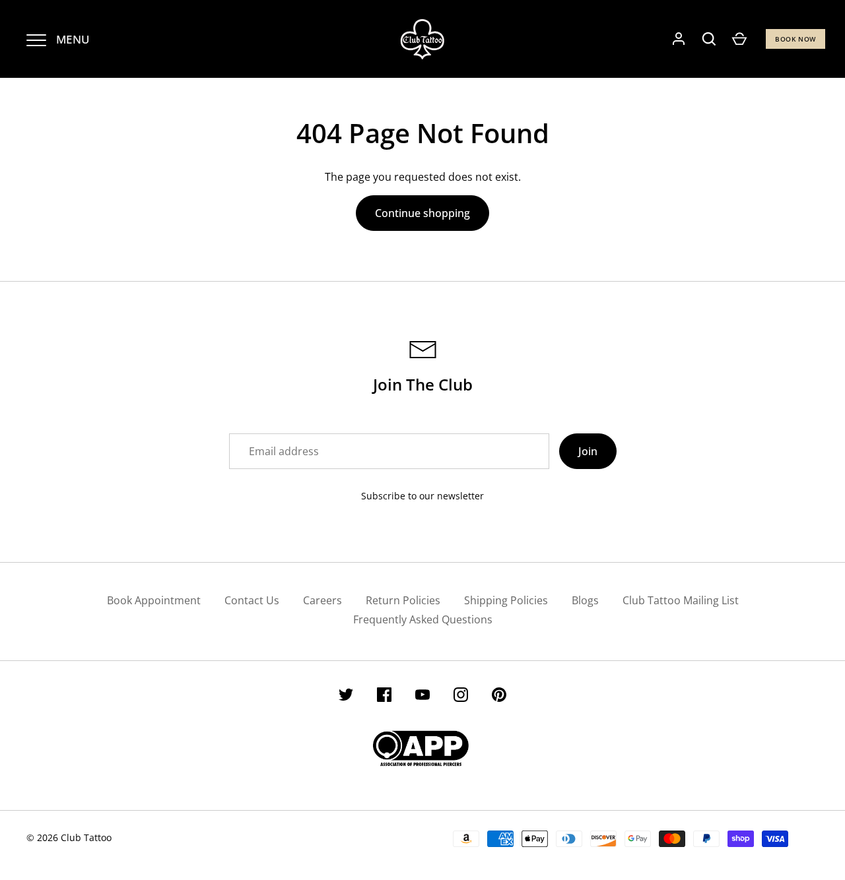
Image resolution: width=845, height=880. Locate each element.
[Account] (678, 38)
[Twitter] (346, 696)
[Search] (709, 38)
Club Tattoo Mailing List (681, 600)
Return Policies (403, 600)
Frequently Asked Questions (422, 619)
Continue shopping (422, 213)
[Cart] (739, 38)
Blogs (585, 600)
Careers (322, 600)
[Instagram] (461, 696)
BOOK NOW (795, 39)
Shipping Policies (506, 600)
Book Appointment (154, 600)
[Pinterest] (499, 696)
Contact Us (251, 600)
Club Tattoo (86, 837)
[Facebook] (384, 696)
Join (587, 451)
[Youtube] (422, 696)
